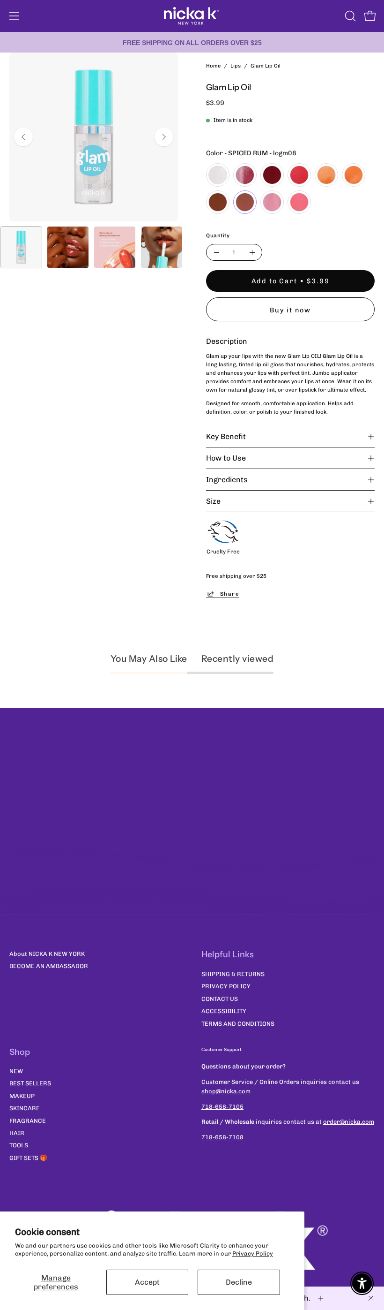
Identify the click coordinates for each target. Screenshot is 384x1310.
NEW (16, 1071)
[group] (192, 42)
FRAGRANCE (27, 1120)
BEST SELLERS (30, 1083)
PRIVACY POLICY (226, 986)
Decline (239, 1282)
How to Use (226, 458)
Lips (235, 65)
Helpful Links (227, 954)
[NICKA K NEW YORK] (192, 16)
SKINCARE (24, 1108)
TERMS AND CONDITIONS (237, 1023)
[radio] (217, 175)
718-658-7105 (222, 1106)
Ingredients (227, 479)
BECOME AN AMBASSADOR (48, 965)
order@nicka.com (348, 1121)
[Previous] (23, 137)
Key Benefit (226, 436)
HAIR (16, 1132)
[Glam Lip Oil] (21, 247)
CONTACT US (219, 998)
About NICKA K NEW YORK (47, 953)
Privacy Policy (252, 1253)
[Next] (164, 137)
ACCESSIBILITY (223, 1011)
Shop (19, 1052)
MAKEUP (22, 1095)
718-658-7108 (222, 1137)
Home (213, 65)
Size (213, 501)
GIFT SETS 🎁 (28, 1157)
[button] (349, 16)
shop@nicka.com (226, 1091)
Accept (147, 1282)
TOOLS (18, 1145)
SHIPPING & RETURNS (233, 973)
